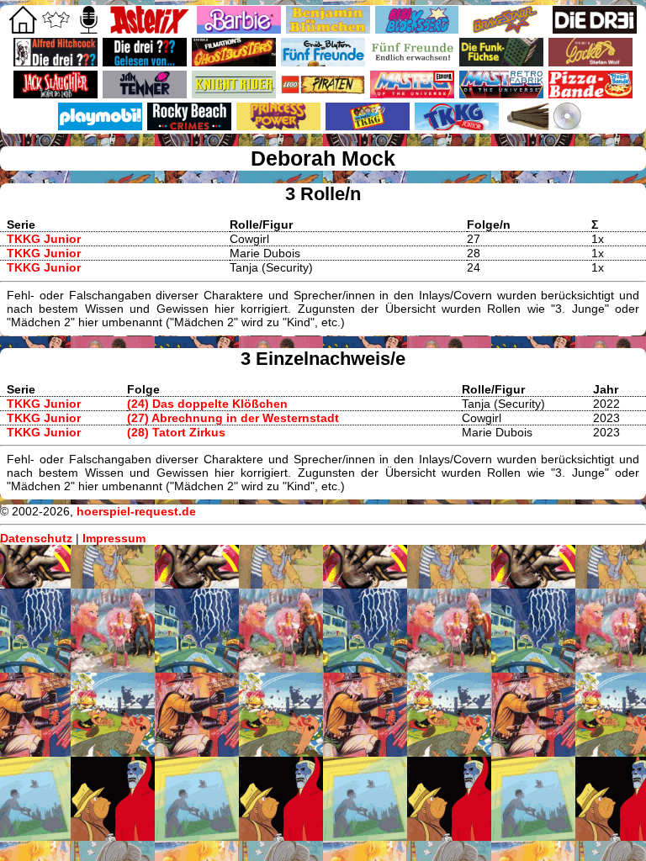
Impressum (114, 538)
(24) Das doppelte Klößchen (207, 403)
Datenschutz (36, 538)
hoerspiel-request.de (136, 511)
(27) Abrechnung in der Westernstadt (233, 418)
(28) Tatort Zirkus (176, 432)
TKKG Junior (44, 239)
